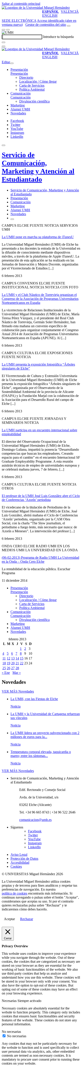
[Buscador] (68, 25)
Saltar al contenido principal (21, 4)
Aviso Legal (18, 854)
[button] (19, 73)
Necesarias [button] (9, 1001)
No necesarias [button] (11, 1031)
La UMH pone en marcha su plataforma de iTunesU (38, 237)
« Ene (6, 673)
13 (13, 658)
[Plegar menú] (12, 63)
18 (4, 663)
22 (21, 663)
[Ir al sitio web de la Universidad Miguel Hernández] (36, 7)
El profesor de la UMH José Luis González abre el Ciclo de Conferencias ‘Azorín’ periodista (41, 498)
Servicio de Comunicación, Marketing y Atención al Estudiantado (38, 167)
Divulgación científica (34, 101)
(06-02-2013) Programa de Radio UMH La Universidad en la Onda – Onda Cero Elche (40, 559)
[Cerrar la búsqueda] (3, 46)
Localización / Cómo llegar (38, 81)
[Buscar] (3, 42)
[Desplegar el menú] (8, 29)
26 (8, 668)
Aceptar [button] (9, 919)
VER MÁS (18, 691)
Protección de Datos (24, 858)
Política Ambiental (32, 89)
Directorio (26, 77)
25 (4, 668)
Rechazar (26, 919)
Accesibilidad (19, 862)
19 (8, 663)
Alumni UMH (20, 109)
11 (4, 658)
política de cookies (14, 893)
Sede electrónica (19, 20)
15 (21, 658)
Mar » (16, 673)
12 (8, 658)
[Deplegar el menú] (12, 219)
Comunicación (20, 93)
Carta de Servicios (31, 85)
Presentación (19, 69)
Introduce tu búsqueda (58, 37)
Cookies (16, 866)
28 (17, 668)
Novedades (18, 113)
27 (13, 668)
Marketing (17, 105)
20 (13, 663)
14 (17, 658)
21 (17, 663)
